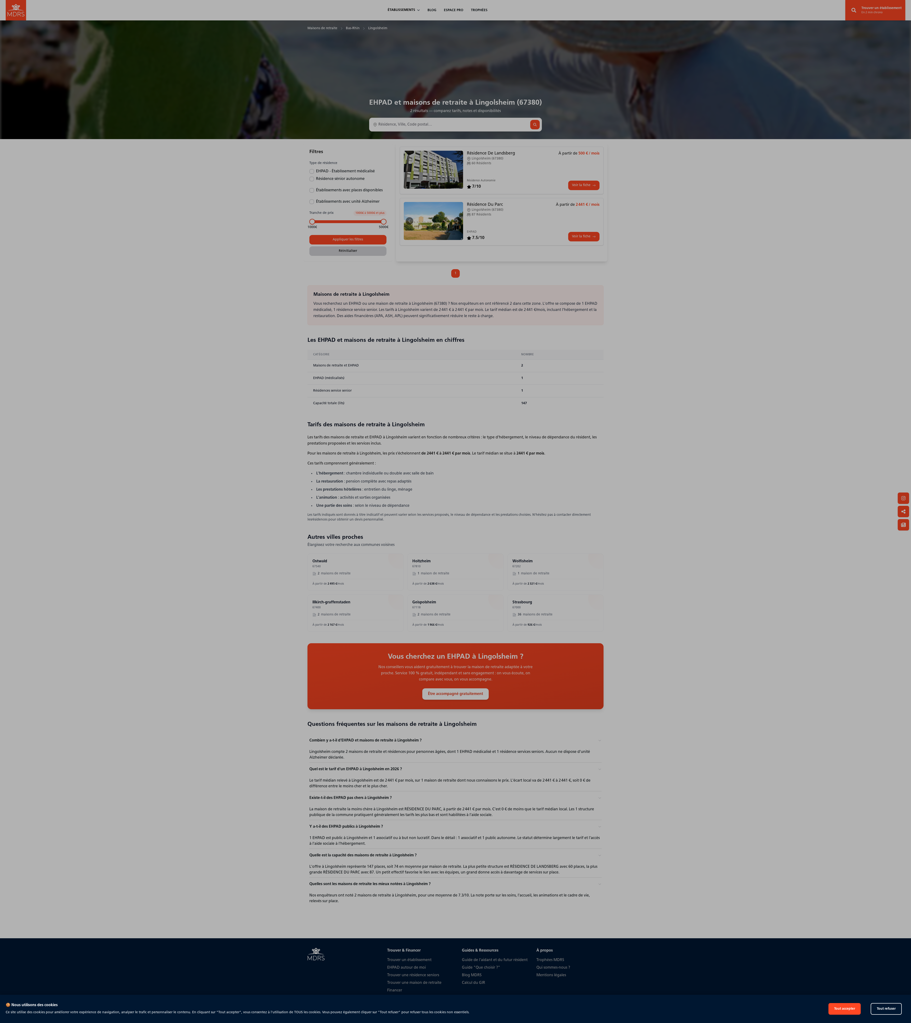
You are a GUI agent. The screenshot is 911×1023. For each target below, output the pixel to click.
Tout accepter (844, 1009)
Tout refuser (886, 1009)
